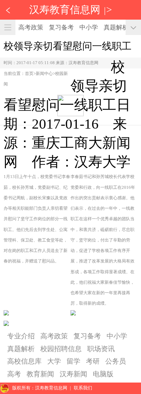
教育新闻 (40, 374)
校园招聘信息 (61, 348)
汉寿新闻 (73, 374)
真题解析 (116, 27)
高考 (14, 374)
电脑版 (103, 374)
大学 (54, 361)
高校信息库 (24, 361)
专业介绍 (21, 336)
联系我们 (83, 387)
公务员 (115, 361)
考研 (93, 361)
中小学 (88, 27)
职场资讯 (101, 348)
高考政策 (30, 27)
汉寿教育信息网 (64, 9)
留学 (73, 361)
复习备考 (61, 27)
